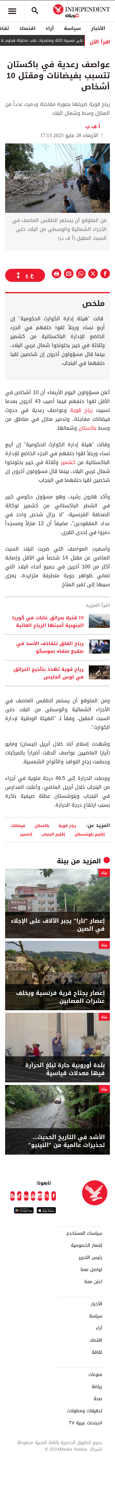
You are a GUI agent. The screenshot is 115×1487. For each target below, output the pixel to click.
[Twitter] (47, 1196)
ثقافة (97, 1352)
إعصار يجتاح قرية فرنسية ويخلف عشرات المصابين (60, 997)
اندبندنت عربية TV (85, 1423)
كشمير (68, 462)
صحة (98, 1398)
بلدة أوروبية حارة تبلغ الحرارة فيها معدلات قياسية (65, 1069)
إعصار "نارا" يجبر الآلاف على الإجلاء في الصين (58, 925)
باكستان (87, 428)
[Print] (56, 273)
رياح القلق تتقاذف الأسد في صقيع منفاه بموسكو (50, 647)
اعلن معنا (93, 1281)
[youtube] (33, 1196)
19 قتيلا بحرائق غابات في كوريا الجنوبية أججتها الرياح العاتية (48, 621)
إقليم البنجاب (53, 834)
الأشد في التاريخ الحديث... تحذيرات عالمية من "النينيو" (66, 1141)
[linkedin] (26, 1196)
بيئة (63, 861)
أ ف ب (94, 126)
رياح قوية (81, 410)
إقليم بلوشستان (89, 834)
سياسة (72, 28)
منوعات (95, 1374)
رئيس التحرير (90, 1257)
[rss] (12, 1196)
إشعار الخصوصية (86, 1245)
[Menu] (12, 11)
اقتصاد (27, 28)
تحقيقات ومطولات (84, 1410)
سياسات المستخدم (84, 1233)
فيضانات (18, 826)
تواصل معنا (91, 1269)
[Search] (35, 11)
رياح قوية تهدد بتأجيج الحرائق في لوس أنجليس (48, 673)
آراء (50, 28)
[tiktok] (19, 1196)
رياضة (97, 1386)
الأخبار (98, 28)
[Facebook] (53, 1196)
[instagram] (40, 1196)
